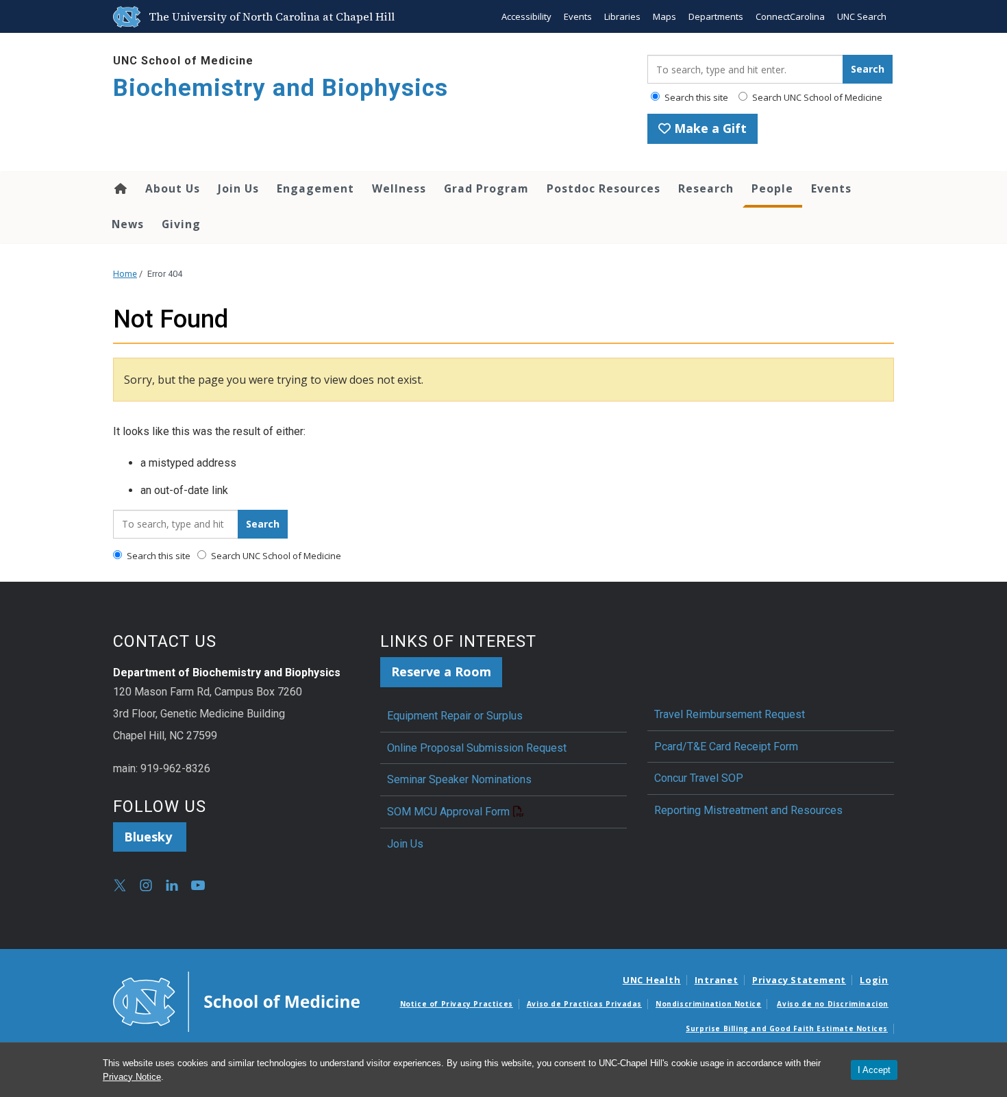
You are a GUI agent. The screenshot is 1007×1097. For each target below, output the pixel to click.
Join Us (238, 188)
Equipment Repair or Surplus (455, 715)
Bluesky (149, 836)
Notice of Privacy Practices (456, 1004)
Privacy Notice (132, 1077)
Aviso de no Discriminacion (832, 1004)
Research (706, 188)
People (772, 188)
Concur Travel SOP (698, 778)
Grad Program (486, 188)
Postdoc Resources (603, 188)
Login (874, 980)
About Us (172, 188)
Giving (181, 224)
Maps (664, 16)
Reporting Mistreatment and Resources (748, 810)
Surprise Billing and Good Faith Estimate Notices (787, 1028)
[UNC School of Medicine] (236, 1000)
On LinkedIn (172, 885)
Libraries (622, 16)
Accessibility (526, 16)
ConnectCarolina (790, 16)
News (128, 224)
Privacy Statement (799, 980)
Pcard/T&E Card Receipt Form (726, 746)
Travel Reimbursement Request (729, 714)
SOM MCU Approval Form (448, 811)
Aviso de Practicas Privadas (584, 1004)
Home (119, 188)
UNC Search (861, 16)
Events (578, 16)
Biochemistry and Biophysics (280, 88)
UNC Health (652, 980)
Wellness (399, 188)
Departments (715, 16)
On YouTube (198, 885)
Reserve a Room (441, 671)
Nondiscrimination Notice (708, 1004)
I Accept (874, 1070)
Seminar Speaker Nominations (459, 779)
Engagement (315, 188)
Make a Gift (709, 128)
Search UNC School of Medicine (816, 97)
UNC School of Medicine (183, 60)
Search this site (695, 97)
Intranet (716, 980)
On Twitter (120, 885)
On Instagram (146, 885)
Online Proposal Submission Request (477, 747)
